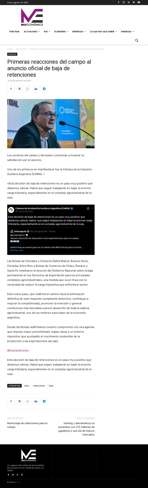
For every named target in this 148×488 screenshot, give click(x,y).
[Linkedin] (35, 88)
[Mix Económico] (31, 17)
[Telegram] (44, 88)
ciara (26, 385)
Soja (51, 385)
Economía (21, 49)
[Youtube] (139, 3)
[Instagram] (124, 3)
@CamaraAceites (18, 350)
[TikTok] (17, 475)
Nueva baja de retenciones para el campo (27, 425)
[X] (129, 3)
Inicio (10, 49)
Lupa (18, 482)
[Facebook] (119, 3)
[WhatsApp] (27, 88)
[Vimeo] (134, 3)
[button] (136, 40)
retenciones (39, 385)
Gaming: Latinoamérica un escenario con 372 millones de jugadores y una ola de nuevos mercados (76, 429)
